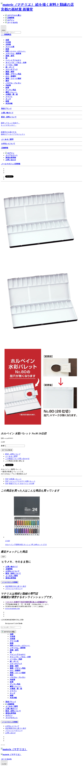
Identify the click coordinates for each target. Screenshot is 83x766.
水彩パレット (30, 481)
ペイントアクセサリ (17, 481)
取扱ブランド (14, 483)
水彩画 (12, 479)
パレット (18, 479)
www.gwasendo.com (12, 608)
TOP (7, 479)
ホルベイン (24, 483)
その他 (31, 483)
